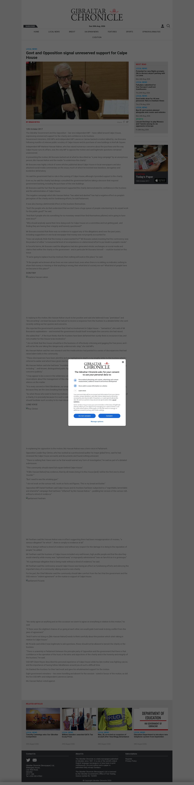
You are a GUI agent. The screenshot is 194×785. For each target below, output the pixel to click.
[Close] (123, 362)
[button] (97, 390)
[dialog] (97, 392)
